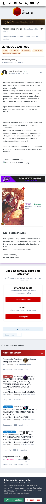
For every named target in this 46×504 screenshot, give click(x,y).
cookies (24, 483)
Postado (18, 74)
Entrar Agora (23, 317)
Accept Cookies (15, 500)
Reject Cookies (33, 500)
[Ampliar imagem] (16, 162)
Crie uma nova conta (23, 299)
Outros (20, 62)
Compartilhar (23, 329)
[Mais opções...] (41, 72)
